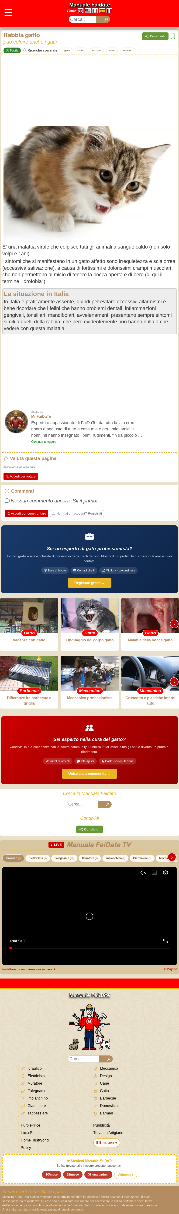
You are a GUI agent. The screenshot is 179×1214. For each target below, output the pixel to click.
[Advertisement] (89, 90)
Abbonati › (125, 1174)
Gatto (71, 11)
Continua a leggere (43, 441)
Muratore (90, 858)
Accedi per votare (23, 476)
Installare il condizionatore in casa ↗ (29, 969)
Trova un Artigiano (108, 1133)
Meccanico (108, 1068)
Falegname (64, 858)
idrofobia (128, 50)
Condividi (157, 36)
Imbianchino (115, 858)
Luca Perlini (31, 1133)
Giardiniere (142, 858)
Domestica (108, 1106)
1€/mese (52, 1174)
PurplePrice (30, 1125)
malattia (96, 50)
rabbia (81, 50)
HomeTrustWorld (35, 1140)
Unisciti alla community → (89, 773)
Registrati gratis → (89, 583)
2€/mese (73, 1174)
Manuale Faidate (89, 5)
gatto (67, 50)
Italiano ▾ (110, 1143)
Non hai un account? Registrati (79, 513)
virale (112, 50)
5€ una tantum (98, 1174)
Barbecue (107, 1098)
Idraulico (13, 858)
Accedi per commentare (28, 513)
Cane (104, 1083)
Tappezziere (37, 1113)
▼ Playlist (170, 969)
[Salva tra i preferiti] (173, 36)
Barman (106, 1113)
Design (105, 1076)
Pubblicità (101, 1125)
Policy (26, 1148)
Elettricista (38, 858)
